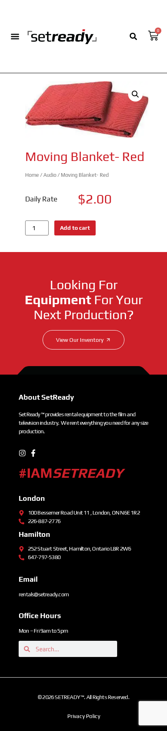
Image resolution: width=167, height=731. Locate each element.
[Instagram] (22, 453)
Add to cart (75, 228)
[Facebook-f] (33, 453)
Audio (49, 175)
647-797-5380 (44, 557)
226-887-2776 (44, 521)
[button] (15, 36)
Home (32, 175)
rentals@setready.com (44, 594)
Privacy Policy (83, 716)
